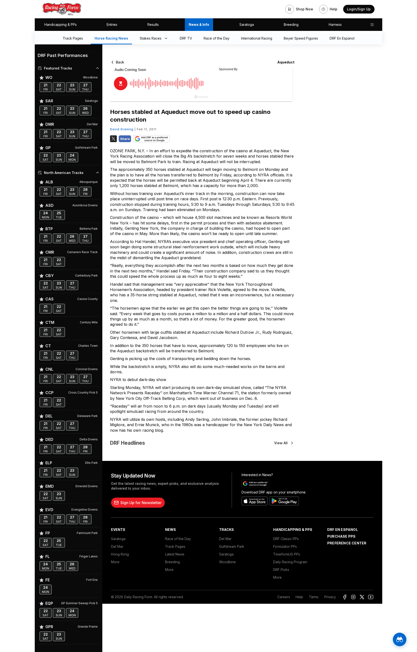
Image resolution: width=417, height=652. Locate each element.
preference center (346, 543)
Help (299, 597)
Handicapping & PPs (60, 24)
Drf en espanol (342, 529)
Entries (112, 24)
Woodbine (227, 562)
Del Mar (117, 546)
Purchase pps (341, 536)
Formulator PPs (285, 546)
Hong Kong (120, 554)
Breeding (291, 24)
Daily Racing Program (290, 562)
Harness (335, 24)
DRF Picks (281, 570)
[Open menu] (372, 24)
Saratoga (246, 24)
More (115, 562)
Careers (283, 597)
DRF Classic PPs (286, 539)
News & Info (199, 24)
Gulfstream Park (231, 546)
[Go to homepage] (61, 9)
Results (153, 24)
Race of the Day (178, 539)
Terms (314, 597)
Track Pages (175, 546)
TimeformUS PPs (286, 554)
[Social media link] (345, 597)
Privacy (330, 597)
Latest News (174, 554)
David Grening (121, 129)
